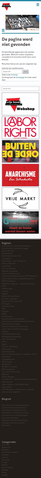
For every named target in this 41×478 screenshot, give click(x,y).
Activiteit (6, 445)
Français (5, 331)
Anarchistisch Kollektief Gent (14, 410)
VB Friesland (7, 362)
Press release (7, 467)
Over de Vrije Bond (10, 346)
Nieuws (5, 465)
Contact (5, 291)
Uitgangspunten (8, 359)
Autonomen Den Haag (11, 324)
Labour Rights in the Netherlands (15, 384)
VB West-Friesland (9, 367)
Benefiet (5, 455)
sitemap (14, 75)
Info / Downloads (9, 339)
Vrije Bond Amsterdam (11, 334)
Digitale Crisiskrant (10, 271)
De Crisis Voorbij (8, 268)
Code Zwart (6, 266)
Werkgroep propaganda (11, 336)
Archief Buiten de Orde (11, 256)
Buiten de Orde (8, 251)
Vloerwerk (6, 425)
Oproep (5, 470)
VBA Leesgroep (8, 369)
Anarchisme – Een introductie (14, 261)
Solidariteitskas (8, 352)
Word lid (5, 374)
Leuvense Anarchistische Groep (15, 326)
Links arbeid (7, 387)
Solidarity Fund (8, 306)
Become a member (9, 299)
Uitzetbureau (7, 316)
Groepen (5, 311)
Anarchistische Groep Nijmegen (15, 415)
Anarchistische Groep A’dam (13, 319)
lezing (4, 462)
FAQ (3, 309)
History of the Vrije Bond (12, 301)
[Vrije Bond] (6, 10)
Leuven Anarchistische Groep (14, 408)
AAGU (4, 314)
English (5, 294)
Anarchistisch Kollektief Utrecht (15, 413)
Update (5, 475)
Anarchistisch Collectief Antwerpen (16, 246)
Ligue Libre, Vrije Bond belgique (15, 329)
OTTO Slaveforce (8, 281)
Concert (5, 457)
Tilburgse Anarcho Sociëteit (13, 423)
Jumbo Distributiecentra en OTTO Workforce (20, 276)
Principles (6, 304)
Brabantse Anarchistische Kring (14, 420)
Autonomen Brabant (10, 418)
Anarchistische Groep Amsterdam (15, 405)
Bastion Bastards (8, 263)
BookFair (5, 450)
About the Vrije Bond (10, 296)
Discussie (6, 460)
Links (4, 341)
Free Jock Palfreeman (10, 273)
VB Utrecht (6, 364)
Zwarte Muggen (8, 377)
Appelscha (6, 447)
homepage (20, 77)
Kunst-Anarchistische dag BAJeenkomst (18, 279)
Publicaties (6, 349)
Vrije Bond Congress (10, 452)
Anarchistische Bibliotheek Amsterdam (18, 321)
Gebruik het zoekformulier (13, 68)
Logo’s (4, 344)
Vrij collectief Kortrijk (11, 372)
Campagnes (6, 258)
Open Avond (7, 382)
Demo (4, 472)
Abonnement (7, 253)
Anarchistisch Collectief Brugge (15, 248)
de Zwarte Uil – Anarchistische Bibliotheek (19, 379)
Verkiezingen (7, 289)
